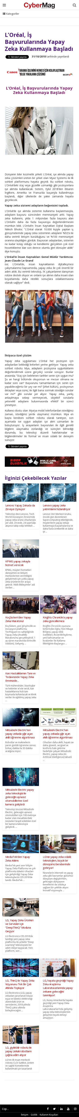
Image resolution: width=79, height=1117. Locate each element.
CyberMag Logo (12, 18)
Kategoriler (12, 13)
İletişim (24, 1114)
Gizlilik (34, 1114)
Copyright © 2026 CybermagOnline (7, 1109)
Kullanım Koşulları (49, 1114)
